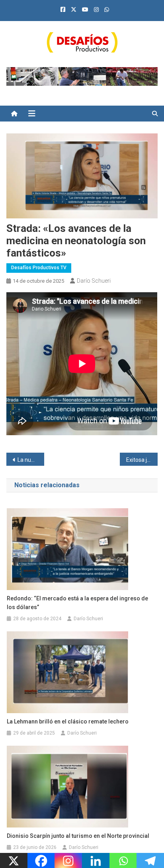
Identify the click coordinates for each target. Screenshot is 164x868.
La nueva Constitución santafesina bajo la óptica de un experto (31, 460)
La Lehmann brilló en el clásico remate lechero (68, 721)
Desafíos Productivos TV (38, 267)
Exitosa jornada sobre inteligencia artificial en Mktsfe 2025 (142, 460)
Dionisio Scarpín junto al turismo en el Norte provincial (78, 836)
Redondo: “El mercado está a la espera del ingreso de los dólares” (77, 602)
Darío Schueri (94, 281)
